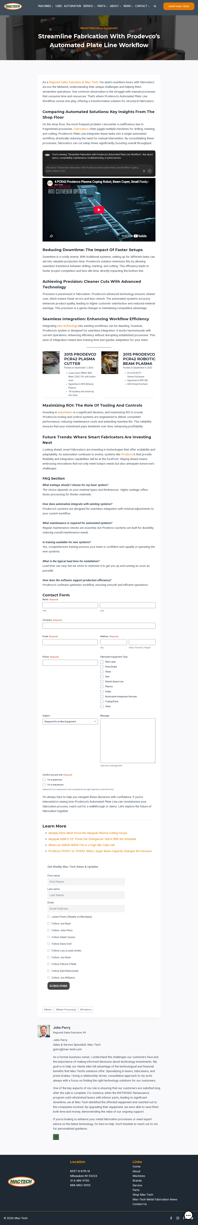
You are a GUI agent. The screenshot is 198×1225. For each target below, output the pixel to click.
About (136, 1171)
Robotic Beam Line (114, 681)
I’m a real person (55, 784)
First (44, 610)
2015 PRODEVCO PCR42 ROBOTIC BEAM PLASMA (139, 359)
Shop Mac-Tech (143, 1194)
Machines (139, 1176)
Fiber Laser (110, 662)
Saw (107, 676)
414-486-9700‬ (79, 1180)
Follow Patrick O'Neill (63, 964)
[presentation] (51, 362)
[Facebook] (171, 1218)
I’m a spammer (54, 779)
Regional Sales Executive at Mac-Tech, (74, 82)
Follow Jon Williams (63, 977)
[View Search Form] (155, 6)
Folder (108, 691)
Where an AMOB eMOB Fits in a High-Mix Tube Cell (81, 845)
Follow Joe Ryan (61, 923)
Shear (108, 671)
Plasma (109, 686)
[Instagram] (178, 1218)
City (101, 647)
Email (50, 902)
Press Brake (111, 666)
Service (137, 1185)
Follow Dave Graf (61, 943)
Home (136, 1166)
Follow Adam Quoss (63, 937)
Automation (72, 6)
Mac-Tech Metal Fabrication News (155, 1199)
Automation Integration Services (121, 696)
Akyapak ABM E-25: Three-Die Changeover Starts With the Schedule (92, 839)
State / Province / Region (140, 647)
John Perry (61, 1028)
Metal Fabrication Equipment (99, 28)
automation (65, 412)
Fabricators (81, 129)
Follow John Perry (62, 930)
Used (59, 6)
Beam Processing (66, 1009)
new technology (67, 326)
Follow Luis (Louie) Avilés (66, 950)
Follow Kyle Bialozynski (64, 970)
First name (53, 875)
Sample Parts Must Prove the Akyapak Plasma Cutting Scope (87, 833)
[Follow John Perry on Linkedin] (56, 1137)
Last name (53, 889)
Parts (136, 1190)
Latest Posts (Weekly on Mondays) (71, 916)
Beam (48, 1009)
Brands (137, 1180)
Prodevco (127, 454)
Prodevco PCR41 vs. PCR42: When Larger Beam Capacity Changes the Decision (100, 851)
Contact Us (140, 1204)
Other (108, 706)
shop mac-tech (179, 6)
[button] (188, 1215)
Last (102, 610)
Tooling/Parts (111, 701)
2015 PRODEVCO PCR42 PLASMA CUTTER (80, 359)
